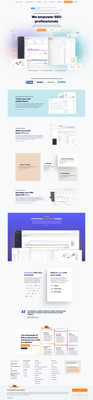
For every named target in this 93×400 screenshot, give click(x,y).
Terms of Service (70, 368)
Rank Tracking (38, 362)
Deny (80, 397)
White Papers (54, 367)
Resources (51, 1)
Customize (79, 393)
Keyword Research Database (41, 367)
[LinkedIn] (11, 368)
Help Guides (53, 377)
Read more (21, 169)
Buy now (51, 30)
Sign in (76, 1)
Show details (9, 397)
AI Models (37, 375)
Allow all (79, 390)
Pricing (45, 1)
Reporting (37, 364)
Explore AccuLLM (19, 109)
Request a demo (68, 1)
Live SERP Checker (55, 371)
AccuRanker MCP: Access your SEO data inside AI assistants (46, 8)
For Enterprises (26, 364)
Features (38, 1)
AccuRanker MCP (38, 369)
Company (59, 1)
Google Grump (54, 369)
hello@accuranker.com (15, 366)
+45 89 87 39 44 (14, 378)
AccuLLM (36, 377)
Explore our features (20, 141)
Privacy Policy (76, 368)
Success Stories (54, 362)
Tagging (36, 371)
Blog (52, 364)
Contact (25, 375)
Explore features (35, 345)
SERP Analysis (37, 381)
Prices (45, 225)
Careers (25, 373)
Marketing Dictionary (55, 373)
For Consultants (26, 367)
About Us (25, 371)
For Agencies (26, 362)
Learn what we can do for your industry (24, 203)
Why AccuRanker (29, 1)
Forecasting (37, 383)
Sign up (72, 370)
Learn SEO (53, 375)
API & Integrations (38, 373)
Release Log (54, 379)
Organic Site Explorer (39, 379)
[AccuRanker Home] (19, 2)
